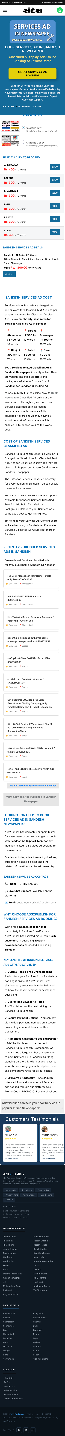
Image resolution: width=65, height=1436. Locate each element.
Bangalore (38, 1313)
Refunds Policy (11, 1394)
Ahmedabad (9, 1313)
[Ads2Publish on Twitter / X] (26, 1430)
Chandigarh (8, 1321)
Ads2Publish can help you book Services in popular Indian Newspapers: (31, 1105)
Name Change (29, 1195)
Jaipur (36, 1338)
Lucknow (7, 1346)
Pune (5, 1354)
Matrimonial (11, 1190)
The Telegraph (40, 1290)
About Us (8, 1378)
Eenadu (6, 1265)
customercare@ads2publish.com (36, 902)
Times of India (9, 1236)
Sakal (5, 1269)
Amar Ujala (38, 1257)
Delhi (35, 1325)
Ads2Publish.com (17, 1414)
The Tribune (8, 1244)
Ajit (4, 1281)
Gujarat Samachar (11, 1277)
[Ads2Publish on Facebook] (19, 1430)
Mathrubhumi (40, 1273)
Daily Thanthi (39, 1277)
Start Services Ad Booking (32, 73)
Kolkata (36, 1342)
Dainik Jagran (9, 1253)
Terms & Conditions (13, 1398)
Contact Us (9, 1386)
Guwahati (37, 1330)
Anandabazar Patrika (43, 1261)
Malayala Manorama (12, 1273)
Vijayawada (8, 1358)
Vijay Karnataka (10, 1294)
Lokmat (37, 1269)
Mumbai (37, 1346)
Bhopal (6, 1317)
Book (54, 166)
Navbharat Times (41, 1286)
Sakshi (36, 1265)
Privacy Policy (10, 1390)
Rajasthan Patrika (41, 1253)
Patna (36, 1350)
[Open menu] (5, 10)
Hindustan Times (41, 1236)
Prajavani (7, 1290)
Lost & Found (46, 1195)
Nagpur (6, 1350)
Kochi (5, 1342)
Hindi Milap (8, 1261)
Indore (36, 1334)
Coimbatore (8, 1325)
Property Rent (12, 1195)
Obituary (9, 1199)
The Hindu (8, 1240)
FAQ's (6, 1382)
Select (9, 273)
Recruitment (27, 1190)
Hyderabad (8, 1334)
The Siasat (38, 1281)
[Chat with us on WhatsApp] (60, 10)
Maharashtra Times (12, 1286)
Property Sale (43, 1190)
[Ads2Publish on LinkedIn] (33, 1430)
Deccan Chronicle (41, 1240)
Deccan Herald (40, 1244)
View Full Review (11, 1158)
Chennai (37, 1321)
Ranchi (36, 1354)
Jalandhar (7, 1338)
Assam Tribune (10, 1248)
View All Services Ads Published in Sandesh (32, 785)
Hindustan (8, 1257)
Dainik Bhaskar (40, 1248)
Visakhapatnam (40, 1358)
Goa (5, 1330)
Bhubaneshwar (40, 1317)
